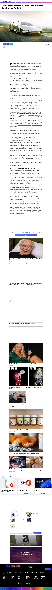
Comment (29, 235)
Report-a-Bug (5, 573)
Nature (42, 581)
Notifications (16, 572)
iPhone (4, 577)
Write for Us (34, 572)
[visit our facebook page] (7, 566)
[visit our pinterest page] (12, 566)
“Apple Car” (12, 73)
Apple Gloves (28, 577)
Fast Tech (4, 581)
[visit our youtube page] (17, 566)
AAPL (27, 581)
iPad (4, 578)
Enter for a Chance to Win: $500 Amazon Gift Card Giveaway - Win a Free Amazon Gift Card (26, 2)
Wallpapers (43, 576)
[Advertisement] (26, 55)
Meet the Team (23, 572)
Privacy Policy (36, 578)
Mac (4, 579)
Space (42, 582)
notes (28, 128)
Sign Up (37, 532)
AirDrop (19, 577)
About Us (35, 577)
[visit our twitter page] (9, 566)
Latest (42, 577)
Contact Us (5, 572)
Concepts (27, 582)
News (4, 576)
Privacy (27, 579)
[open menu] (1, 1)
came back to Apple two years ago (19, 122)
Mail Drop (19, 583)
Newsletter (29, 572)
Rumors (12, 576)
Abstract (42, 578)
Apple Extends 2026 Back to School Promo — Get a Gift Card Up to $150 (29, 232)
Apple (42, 579)
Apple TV (19, 578)
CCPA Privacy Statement (36, 587)
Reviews (27, 578)
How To (19, 576)
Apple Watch (20, 579)
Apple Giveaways (28, 583)
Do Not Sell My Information (43, 587)
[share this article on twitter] (7, 44)
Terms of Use (35, 581)
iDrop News (9, 587)
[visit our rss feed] (19, 566)
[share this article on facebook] (4, 44)
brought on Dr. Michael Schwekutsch (31, 189)
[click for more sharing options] (11, 44)
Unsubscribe (10, 572)
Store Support (40, 572)
